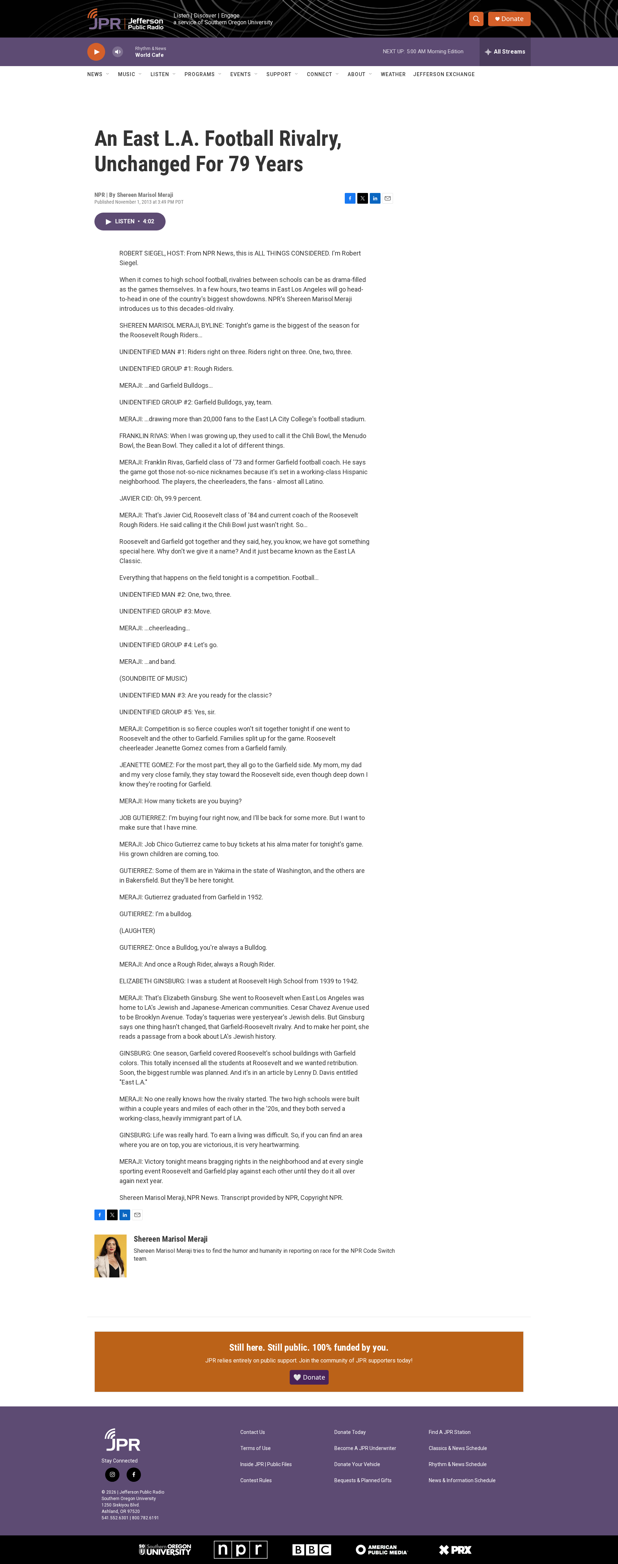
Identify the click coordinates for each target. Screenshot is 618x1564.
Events (240, 74)
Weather (393, 74)
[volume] (118, 52)
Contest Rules (256, 1480)
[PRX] (455, 1550)
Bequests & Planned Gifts (363, 1480)
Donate (512, 19)
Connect (319, 74)
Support (278, 74)
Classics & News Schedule (458, 1448)
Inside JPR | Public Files (266, 1464)
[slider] (129, 51)
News (95, 74)
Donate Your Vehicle (357, 1464)
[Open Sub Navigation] (108, 74)
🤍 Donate (309, 1377)
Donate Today (350, 1432)
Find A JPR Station (450, 1432)
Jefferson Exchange (444, 74)
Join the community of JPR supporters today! (356, 1360)
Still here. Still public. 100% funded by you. (309, 1347)
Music (126, 74)
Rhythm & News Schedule (458, 1464)
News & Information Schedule (462, 1480)
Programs (200, 74)
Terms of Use (255, 1448)
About (357, 74)
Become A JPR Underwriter (365, 1448)
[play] (96, 52)
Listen (160, 74)
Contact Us (252, 1432)
